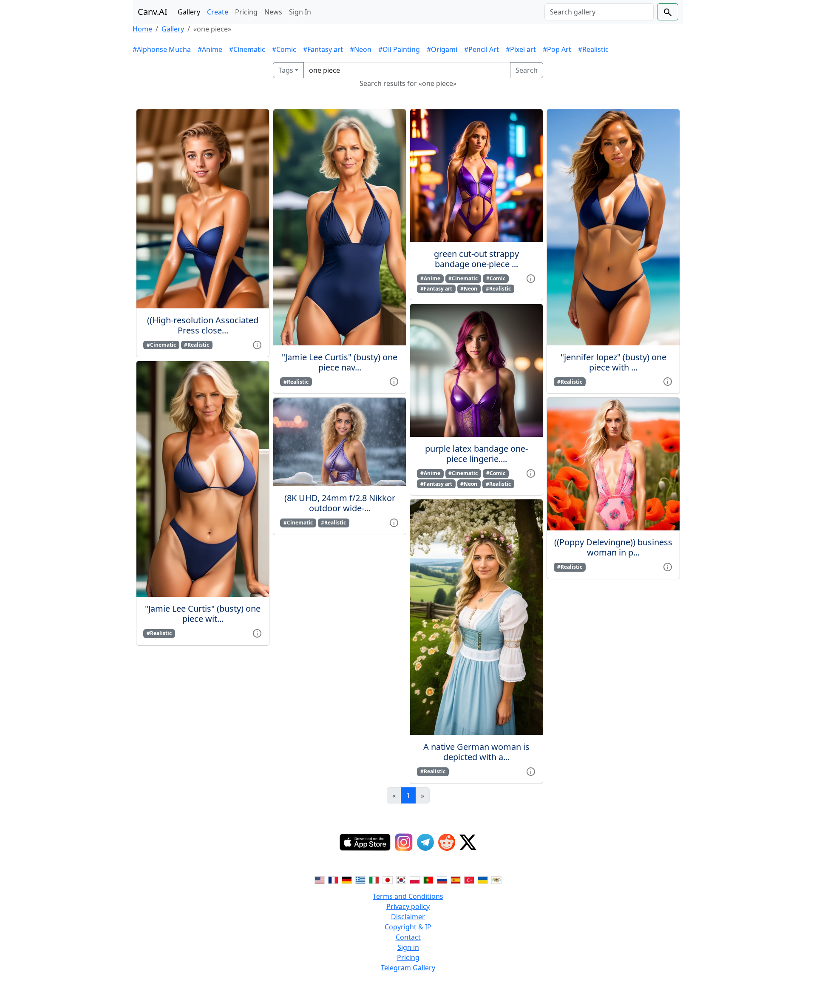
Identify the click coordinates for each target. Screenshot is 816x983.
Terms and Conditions (408, 896)
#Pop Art (557, 49)
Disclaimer (408, 916)
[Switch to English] (319, 879)
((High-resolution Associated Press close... (202, 325)
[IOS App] (365, 842)
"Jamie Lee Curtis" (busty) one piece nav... (339, 362)
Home (142, 29)
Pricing (246, 12)
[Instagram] (403, 842)
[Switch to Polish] (415, 879)
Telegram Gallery (408, 967)
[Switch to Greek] (360, 879)
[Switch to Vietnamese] (496, 879)
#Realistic (593, 49)
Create (217, 12)
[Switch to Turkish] (469, 879)
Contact (408, 937)
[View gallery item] (257, 344)
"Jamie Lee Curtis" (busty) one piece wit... (203, 613)
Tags (285, 70)
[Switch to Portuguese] (428, 879)
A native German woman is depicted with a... (476, 752)
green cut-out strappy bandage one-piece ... (476, 259)
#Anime (210, 49)
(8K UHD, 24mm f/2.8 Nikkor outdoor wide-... (339, 503)
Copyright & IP (408, 927)
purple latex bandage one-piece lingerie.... (476, 453)
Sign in (408, 947)
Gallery (189, 12)
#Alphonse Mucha (162, 49)
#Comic (284, 49)
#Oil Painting (399, 49)
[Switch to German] (347, 879)
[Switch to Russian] (442, 879)
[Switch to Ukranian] (483, 879)
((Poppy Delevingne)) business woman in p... (613, 547)
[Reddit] (446, 842)
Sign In (300, 12)
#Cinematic (247, 49)
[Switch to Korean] (401, 879)
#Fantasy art (323, 49)
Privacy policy (408, 906)
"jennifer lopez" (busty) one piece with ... (613, 362)
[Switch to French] (333, 879)
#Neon (360, 49)
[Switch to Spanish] (455, 879)
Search (527, 70)
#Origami (442, 49)
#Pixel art (521, 49)
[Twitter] (467, 842)
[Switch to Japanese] (387, 879)
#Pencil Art (481, 49)
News (273, 12)
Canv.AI (152, 11)
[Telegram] (425, 842)
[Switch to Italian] (374, 879)
